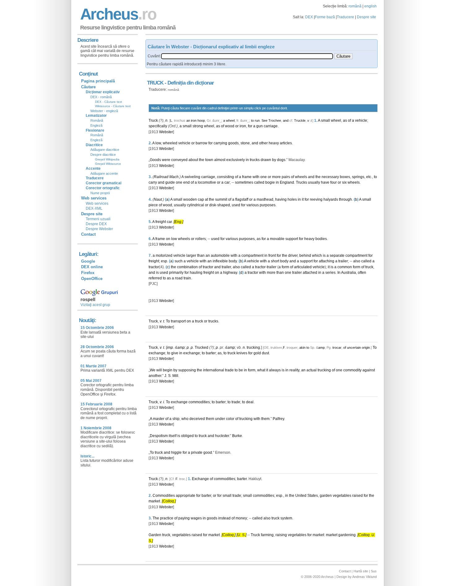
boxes (345, 177)
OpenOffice (91, 278)
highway (230, 272)
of (349, 120)
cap (201, 199)
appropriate (185, 495)
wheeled (170, 143)
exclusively (235, 160)
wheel (230, 120)
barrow (201, 143)
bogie (270, 182)
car (227, 182)
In (338, 272)
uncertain (354, 347)
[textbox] (247, 56)
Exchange (200, 479)
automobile (220, 255)
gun (259, 126)
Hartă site (360, 571)
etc (368, 177)
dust (265, 353)
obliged (187, 436)
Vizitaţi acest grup (95, 305)
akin (302, 347)
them (210, 419)
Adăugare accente (104, 173)
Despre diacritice (103, 154)
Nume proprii (100, 193)
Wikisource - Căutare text (113, 106)
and (285, 120)
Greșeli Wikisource (108, 163)
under (220, 419)
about (193, 160)
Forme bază (325, 17)
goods (233, 143)
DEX (309, 17)
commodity (352, 370)
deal (250, 402)
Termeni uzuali (98, 219)
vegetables (342, 495)
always (275, 370)
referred (155, 278)
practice (166, 518)
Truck (153, 120)
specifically (158, 126)
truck (369, 267)
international (213, 370)
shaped (223, 205)
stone (245, 143)
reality (294, 370)
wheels (301, 177)
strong (198, 126)
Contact (88, 234)
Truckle (300, 120)
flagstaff (241, 199)
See (264, 120)
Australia (348, 272)
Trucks (301, 182)
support (291, 239)
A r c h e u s (117, 14)
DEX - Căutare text (108, 101)
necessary (330, 177)
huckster (222, 436)
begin (167, 370)
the (201, 160)
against (368, 370)
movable (277, 239)
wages (196, 518)
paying (184, 518)
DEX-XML (94, 208)
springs (358, 177)
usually (314, 182)
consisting (225, 177)
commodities (199, 402)
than (201, 255)
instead (224, 518)
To (168, 321)
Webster (166, 132)
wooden (190, 199)
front (272, 255)
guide (170, 182)
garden (326, 495)
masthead (265, 199)
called (259, 182)
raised (357, 495)
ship (176, 419)
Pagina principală (98, 81)
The (156, 518)
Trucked (201, 347)
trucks (255, 160)
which (317, 255)
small (325, 120)
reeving (316, 199)
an (188, 120)
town (209, 160)
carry (153, 182)
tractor (154, 267)
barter (211, 353)
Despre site (366, 17)
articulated (303, 267)
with (256, 177)
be (241, 370)
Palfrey (278, 419)
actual (311, 370)
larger (191, 255)
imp (170, 347)
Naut (158, 199)
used (236, 205)
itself (172, 436)
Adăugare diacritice (104, 149)
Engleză (96, 125)
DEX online (92, 267)
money (241, 518)
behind (305, 255)
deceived (197, 419)
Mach (174, 177)
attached (310, 272)
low (158, 143)
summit (221, 199)
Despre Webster (99, 229)
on (168, 239)
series (330, 272)
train (187, 278)
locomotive (207, 182)
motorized (164, 255)
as (345, 120)
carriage (271, 126)
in (247, 160)
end (186, 182)
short (275, 261)
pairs (286, 177)
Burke (237, 436)
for (250, 126)
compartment (252, 255)
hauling (196, 272)
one (263, 177)
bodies (321, 239)
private (196, 452)
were (166, 160)
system (286, 518)
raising (281, 535)
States (312, 495)
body (233, 261)
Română (96, 120)
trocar (336, 347)
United (300, 495)
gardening (347, 535)
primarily (176, 272)
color (230, 419)
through (345, 199)
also (356, 261)
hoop (201, 120)
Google (88, 261)
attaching (326, 261)
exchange (157, 353)
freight (160, 222)
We (152, 370)
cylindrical (195, 205)
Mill (175, 376)
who (184, 419)
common (344, 267)
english (370, 6)
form (285, 267)
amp (181, 347)
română (355, 6)
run (257, 120)
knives (241, 353)
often (362, 272)
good (207, 452)
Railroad (161, 177)
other (263, 143)
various (252, 205)
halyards (330, 199)
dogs (281, 160)
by (274, 160)
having (281, 199)
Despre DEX (96, 224)
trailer (343, 261)
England (287, 182)
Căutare (88, 87)
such (179, 261)
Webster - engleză (104, 111)
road (179, 278)
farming (267, 535)
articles (286, 143)
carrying (220, 143)
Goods (155, 160)
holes (292, 199)
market (154, 501)
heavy (274, 143)
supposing (187, 370)
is (324, 255)
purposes (267, 205)
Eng (178, 222)
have (325, 182)
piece (153, 205)
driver (292, 255)
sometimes (244, 182)
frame (247, 177)
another (155, 376)
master (158, 419)
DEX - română (101, 97)
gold (257, 353)
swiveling (192, 177)
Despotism (159, 436)
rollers (200, 239)
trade (229, 370)
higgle (176, 452)
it (303, 199)
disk (212, 205)
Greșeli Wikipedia (107, 159)
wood (229, 126)
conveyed (179, 160)
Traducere (345, 17)
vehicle (361, 120)
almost (219, 160)
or (237, 126)
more (276, 177)
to (252, 120)
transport (178, 321)
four (333, 182)
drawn (266, 160)
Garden (155, 535)
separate (337, 255)
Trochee (274, 120)
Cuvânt (154, 56)
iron (194, 120)
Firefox (87, 272)
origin (366, 347)
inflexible (220, 261)
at (206, 199)
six (344, 182)
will (159, 370)
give (174, 353)
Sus (374, 571)
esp (164, 261)
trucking (253, 347)
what (261, 370)
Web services (97, 203)
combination (187, 267)
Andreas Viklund (364, 577)
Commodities (164, 495)
